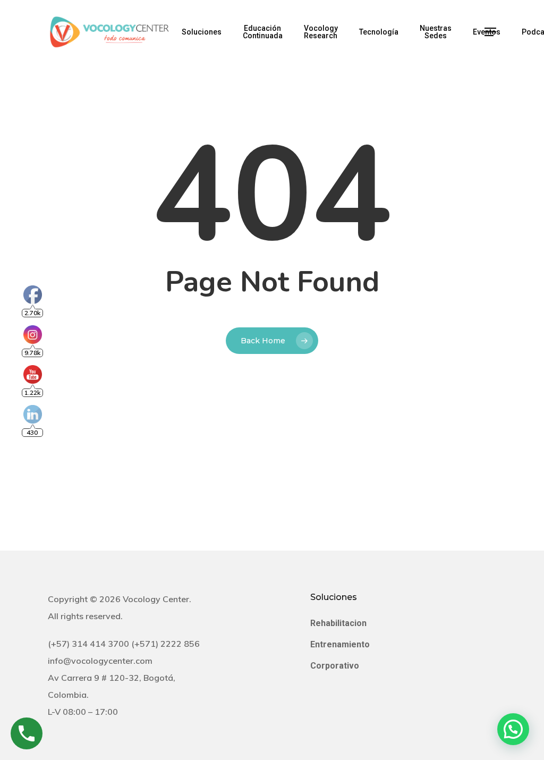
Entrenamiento (340, 644)
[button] (490, 32)
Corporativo (334, 666)
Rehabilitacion (338, 623)
